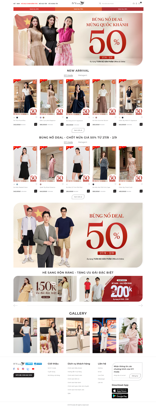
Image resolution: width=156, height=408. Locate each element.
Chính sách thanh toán (75, 375)
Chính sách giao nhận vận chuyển (78, 386)
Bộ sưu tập (43, 3)
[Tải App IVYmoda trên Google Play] (120, 396)
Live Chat (101, 375)
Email (100, 371)
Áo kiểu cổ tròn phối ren (74, 187)
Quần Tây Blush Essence (47, 187)
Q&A (69, 393)
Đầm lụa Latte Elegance (47, 120)
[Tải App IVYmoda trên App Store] (120, 390)
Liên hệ (100, 382)
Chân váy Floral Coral (125, 187)
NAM (18, 3)
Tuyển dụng (51, 371)
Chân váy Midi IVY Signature (128, 120)
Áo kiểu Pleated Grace (20, 187)
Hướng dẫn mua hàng (75, 371)
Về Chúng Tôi (53, 3)
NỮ (14, 3)
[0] (139, 3)
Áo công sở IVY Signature (74, 120)
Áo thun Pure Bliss (19, 120)
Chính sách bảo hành (74, 382)
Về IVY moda (52, 368)
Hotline (100, 368)
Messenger (101, 379)
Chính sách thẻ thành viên (76, 390)
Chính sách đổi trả (73, 379)
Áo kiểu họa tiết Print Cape (101, 187)
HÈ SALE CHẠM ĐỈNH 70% (29, 3)
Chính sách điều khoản (75, 368)
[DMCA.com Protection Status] (29, 364)
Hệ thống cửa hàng (54, 375)
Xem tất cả (78, 130)
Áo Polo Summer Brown (100, 120)
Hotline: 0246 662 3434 (24, 375)
